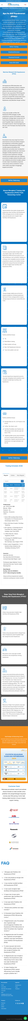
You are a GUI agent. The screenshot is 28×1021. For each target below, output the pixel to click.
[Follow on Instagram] (17, 1003)
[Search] (22, 481)
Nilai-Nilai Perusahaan (6, 988)
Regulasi (3, 1003)
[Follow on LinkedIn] (23, 1003)
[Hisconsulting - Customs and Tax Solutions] (14, 4)
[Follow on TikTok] (19, 1003)
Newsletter (3, 1008)
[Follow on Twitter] (21, 1003)
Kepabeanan (18, 985)
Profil (2, 985)
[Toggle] (2, 872)
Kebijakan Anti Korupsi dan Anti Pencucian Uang (7, 995)
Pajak (16, 987)
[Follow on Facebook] (16, 1003)
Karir (2, 992)
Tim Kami (3, 990)
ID (24, 4)
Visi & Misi (3, 987)
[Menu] (2, 4)
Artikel (2, 1006)
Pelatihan (17, 988)
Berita (2, 1004)
